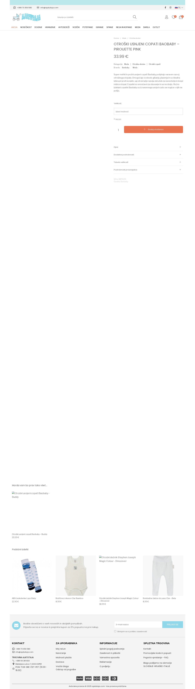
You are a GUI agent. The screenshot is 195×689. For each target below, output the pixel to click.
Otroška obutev (135, 38)
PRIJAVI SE (172, 624)
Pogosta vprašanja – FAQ (155, 657)
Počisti (118, 119)
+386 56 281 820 (23, 661)
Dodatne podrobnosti (124, 154)
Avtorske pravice (77, 686)
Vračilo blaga (62, 666)
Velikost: (118, 103)
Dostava (60, 662)
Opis (116, 147)
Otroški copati (154, 64)
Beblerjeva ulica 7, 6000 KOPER (29, 664)
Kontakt (147, 648)
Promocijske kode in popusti (157, 653)
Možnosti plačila (64, 657)
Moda (124, 38)
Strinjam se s (132, 631)
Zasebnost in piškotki (110, 653)
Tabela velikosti (121, 162)
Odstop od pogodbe (66, 669)
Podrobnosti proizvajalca (125, 169)
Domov (116, 38)
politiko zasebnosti (138, 631)
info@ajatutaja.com (49, 7)
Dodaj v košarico (156, 129)
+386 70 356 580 (24, 7)
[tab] (148, 147)
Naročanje (61, 653)
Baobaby (125, 68)
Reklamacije (106, 662)
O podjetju (105, 666)
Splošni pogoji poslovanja (112, 648)
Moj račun (61, 648)
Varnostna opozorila (109, 657)
